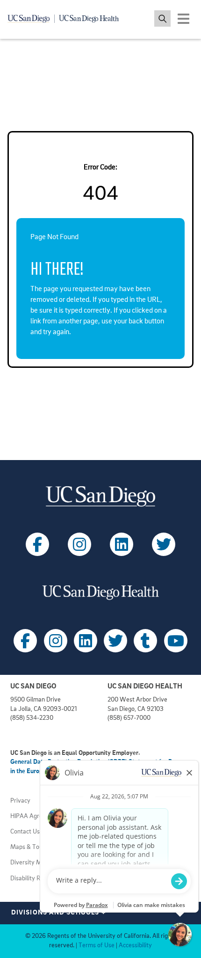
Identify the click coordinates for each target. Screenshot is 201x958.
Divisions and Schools (58, 912)
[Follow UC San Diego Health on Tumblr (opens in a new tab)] (145, 640)
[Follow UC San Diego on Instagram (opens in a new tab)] (79, 544)
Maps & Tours (29, 847)
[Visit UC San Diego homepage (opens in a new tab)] (100, 496)
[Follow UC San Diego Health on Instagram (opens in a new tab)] (55, 640)
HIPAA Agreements (36, 816)
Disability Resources (37, 879)
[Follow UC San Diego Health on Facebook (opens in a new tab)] (25, 640)
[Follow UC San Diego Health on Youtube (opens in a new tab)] (175, 640)
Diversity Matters (34, 863)
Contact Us (25, 832)
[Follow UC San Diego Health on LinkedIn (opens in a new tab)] (85, 640)
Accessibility (135, 946)
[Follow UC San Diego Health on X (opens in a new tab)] (115, 640)
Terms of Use (97, 946)
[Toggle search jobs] (162, 18)
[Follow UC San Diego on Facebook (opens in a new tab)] (37, 544)
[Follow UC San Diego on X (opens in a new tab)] (163, 544)
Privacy (20, 801)
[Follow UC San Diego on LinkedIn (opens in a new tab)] (121, 544)
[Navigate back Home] (66, 18)
